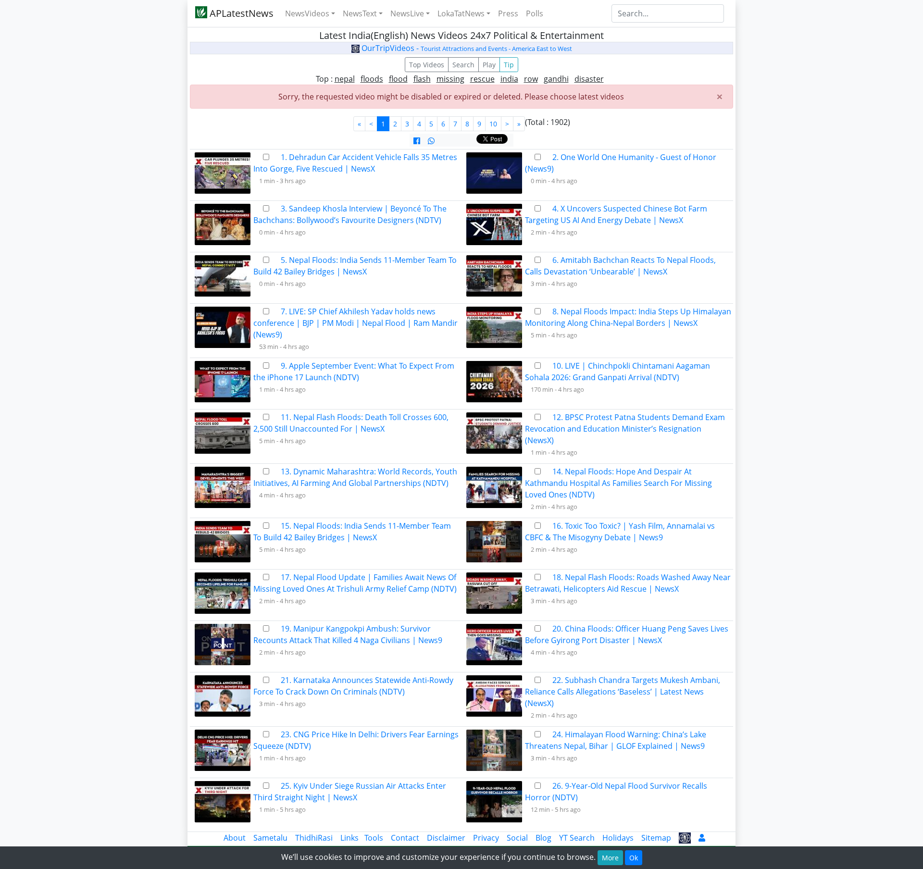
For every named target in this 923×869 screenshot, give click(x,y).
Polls (534, 13)
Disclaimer (446, 837)
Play (489, 64)
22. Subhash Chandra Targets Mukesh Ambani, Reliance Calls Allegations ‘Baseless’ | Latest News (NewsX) (622, 691)
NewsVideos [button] (307, 13)
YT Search (577, 837)
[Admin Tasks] (701, 837)
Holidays (618, 837)
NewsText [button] (360, 13)
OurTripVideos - (466, 48)
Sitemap (656, 837)
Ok (633, 857)
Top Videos (426, 64)
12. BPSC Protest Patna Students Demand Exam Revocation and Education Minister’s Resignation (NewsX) (625, 429)
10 (493, 123)
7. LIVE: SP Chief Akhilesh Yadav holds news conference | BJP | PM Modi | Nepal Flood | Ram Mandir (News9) (355, 323)
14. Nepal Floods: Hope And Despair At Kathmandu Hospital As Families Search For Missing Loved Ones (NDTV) (618, 483)
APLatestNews (240, 13)
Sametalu (270, 837)
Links (349, 837)
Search (463, 64)
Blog (543, 837)
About (235, 837)
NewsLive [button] (407, 13)
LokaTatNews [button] (461, 13)
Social (517, 837)
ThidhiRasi (314, 837)
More (610, 857)
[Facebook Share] (416, 141)
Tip (509, 64)
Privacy (486, 837)
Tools (373, 837)
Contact (405, 837)
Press (508, 13)
